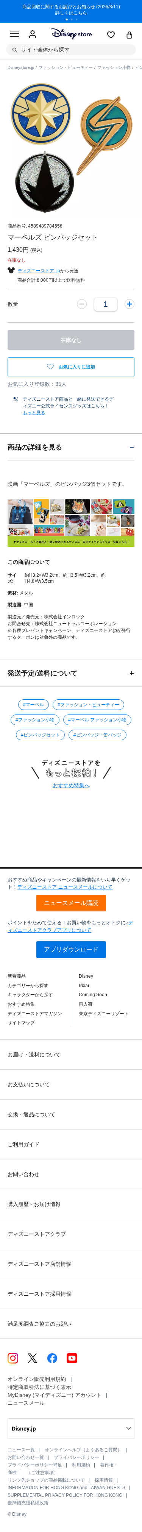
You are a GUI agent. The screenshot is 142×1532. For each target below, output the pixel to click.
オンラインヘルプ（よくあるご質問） (83, 1449)
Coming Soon (93, 994)
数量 (13, 304)
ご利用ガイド (23, 1144)
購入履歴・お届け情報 (34, 1204)
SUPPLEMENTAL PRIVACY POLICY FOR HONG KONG (65, 1495)
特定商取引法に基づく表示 (39, 1387)
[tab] (71, 447)
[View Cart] (129, 35)
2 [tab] (74, 20)
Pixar (84, 985)
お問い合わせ (23, 1174)
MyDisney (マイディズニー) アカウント (54, 1395)
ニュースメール (26, 1403)
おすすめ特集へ (71, 785)
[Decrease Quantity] (82, 304)
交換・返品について (31, 1114)
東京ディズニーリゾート (104, 1013)
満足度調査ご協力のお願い (39, 1324)
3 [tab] (79, 20)
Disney (86, 976)
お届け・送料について (34, 1054)
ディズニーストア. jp (39, 270)
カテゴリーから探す (28, 985)
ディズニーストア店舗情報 (39, 1264)
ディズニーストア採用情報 (39, 1294)
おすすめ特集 (21, 1004)
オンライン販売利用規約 (37, 1379)
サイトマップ (21, 1022)
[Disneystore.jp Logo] (71, 34)
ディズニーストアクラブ (37, 1234)
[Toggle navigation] (14, 34)
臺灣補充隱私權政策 (28, 1502)
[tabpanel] (71, 11)
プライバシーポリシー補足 (35, 1465)
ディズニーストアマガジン (35, 1013)
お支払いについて (29, 1084)
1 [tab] (69, 20)
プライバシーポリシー (76, 1457)
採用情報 (104, 1480)
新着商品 (17, 976)
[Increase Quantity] (129, 304)
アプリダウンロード (71, 949)
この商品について (29, 562)
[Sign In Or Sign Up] (32, 34)
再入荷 (85, 1004)
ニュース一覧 (21, 1449)
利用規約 (81, 1465)
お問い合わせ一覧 (26, 1457)
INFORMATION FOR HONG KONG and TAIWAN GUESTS (66, 1487)
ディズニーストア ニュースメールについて (64, 887)
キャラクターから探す (30, 994)
